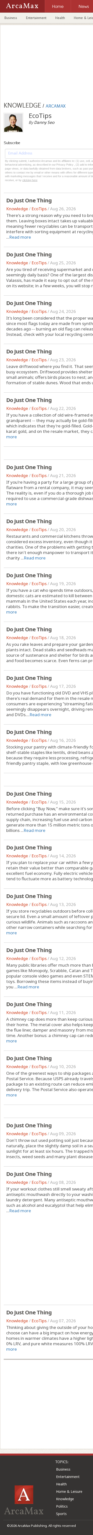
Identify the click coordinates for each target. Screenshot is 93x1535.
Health (60, 18)
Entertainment (36, 18)
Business (10, 18)
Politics (62, 1506)
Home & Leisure (69, 1491)
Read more (20, 237)
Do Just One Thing (29, 200)
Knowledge (17, 208)
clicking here (29, 180)
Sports (61, 1513)
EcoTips (39, 208)
